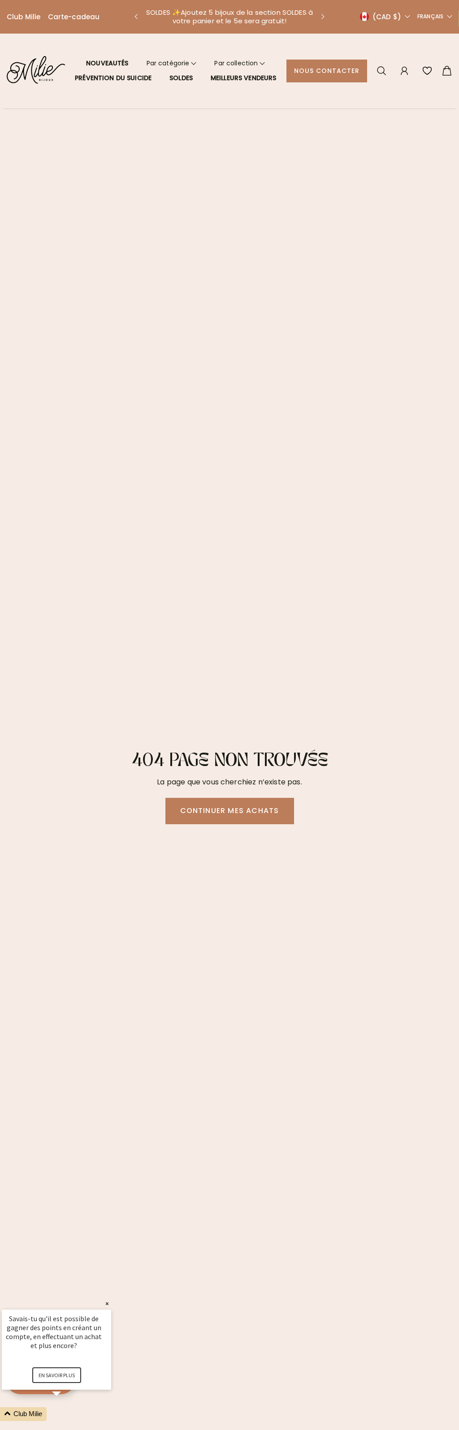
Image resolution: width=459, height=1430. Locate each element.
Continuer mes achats (229, 810)
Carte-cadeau (74, 16)
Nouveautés (107, 63)
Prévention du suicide (113, 77)
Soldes (181, 77)
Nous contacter (327, 70)
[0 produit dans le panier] (447, 70)
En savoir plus (57, 1375)
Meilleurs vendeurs (244, 77)
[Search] (381, 70)
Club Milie (24, 16)
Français (430, 16)
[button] (136, 16)
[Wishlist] (427, 70)
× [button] (107, 1303)
